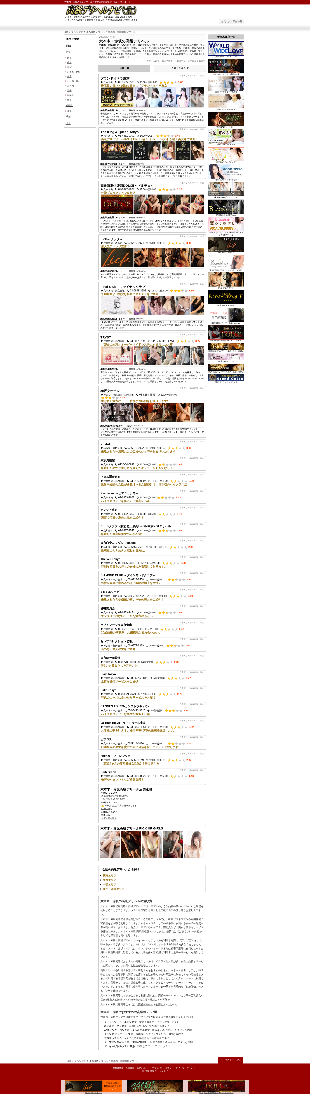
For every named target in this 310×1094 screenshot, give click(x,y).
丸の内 (70, 86)
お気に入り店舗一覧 (231, 21)
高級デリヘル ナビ (73, 32)
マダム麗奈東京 (110, 476)
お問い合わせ (143, 1068)
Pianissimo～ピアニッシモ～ (119, 493)
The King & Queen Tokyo (119, 132)
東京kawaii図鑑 (110, 657)
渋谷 (69, 58)
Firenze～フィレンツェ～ (116, 755)
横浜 (69, 111)
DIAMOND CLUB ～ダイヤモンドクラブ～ (128, 575)
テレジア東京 (109, 509)
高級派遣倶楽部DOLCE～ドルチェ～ (127, 185)
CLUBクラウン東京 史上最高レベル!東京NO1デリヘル (135, 526)
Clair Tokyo (108, 674)
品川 (69, 62)
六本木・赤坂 (73, 72)
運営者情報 (118, 1068)
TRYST (105, 337)
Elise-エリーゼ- (110, 591)
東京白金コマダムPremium (118, 542)
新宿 (69, 67)
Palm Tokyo (108, 690)
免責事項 (130, 1068)
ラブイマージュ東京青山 (116, 624)
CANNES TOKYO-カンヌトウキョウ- (124, 706)
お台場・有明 (73, 81)
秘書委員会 (107, 608)
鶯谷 (69, 100)
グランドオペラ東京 (115, 78)
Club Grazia (108, 772)
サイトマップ (182, 1068)
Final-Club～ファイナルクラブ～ (124, 287)
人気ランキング (180, 68)
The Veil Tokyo (110, 559)
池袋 (69, 90)
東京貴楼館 (107, 460)
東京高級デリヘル (95, 32)
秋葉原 (70, 95)
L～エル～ (107, 443)
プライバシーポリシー (162, 1068)
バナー (194, 1068)
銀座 (69, 76)
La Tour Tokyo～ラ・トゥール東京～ (124, 722)
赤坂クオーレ (110, 391)
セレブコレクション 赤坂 (116, 641)
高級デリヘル (145, 1004)
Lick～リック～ (111, 239)
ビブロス (106, 739)
